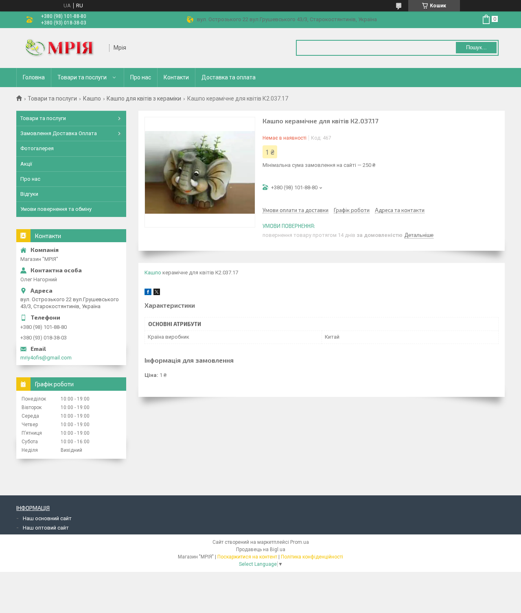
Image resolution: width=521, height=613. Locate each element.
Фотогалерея (37, 148)
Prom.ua (299, 542)
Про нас (140, 77)
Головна (34, 77)
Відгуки (29, 194)
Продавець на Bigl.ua (260, 549)
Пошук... (476, 47)
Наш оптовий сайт (46, 528)
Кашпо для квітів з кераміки (144, 98)
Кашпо (92, 98)
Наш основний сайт (47, 518)
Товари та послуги (82, 77)
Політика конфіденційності (312, 557)
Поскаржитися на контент (247, 557)
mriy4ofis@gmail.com (46, 358)
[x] (156, 293)
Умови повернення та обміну (56, 209)
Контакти (176, 77)
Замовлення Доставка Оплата (58, 133)
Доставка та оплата (228, 77)
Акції (26, 164)
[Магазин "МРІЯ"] (63, 48)
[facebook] (147, 293)
